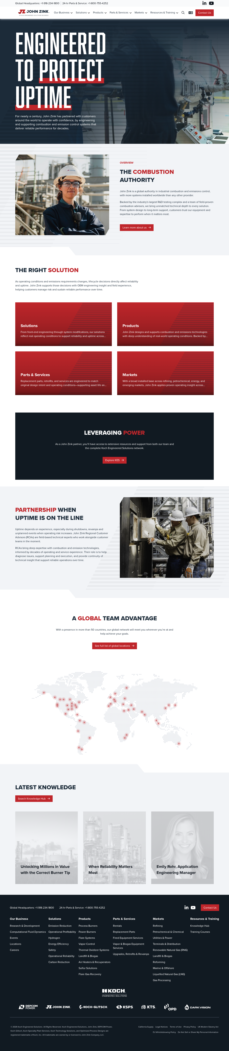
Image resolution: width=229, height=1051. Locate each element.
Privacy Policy (190, 1026)
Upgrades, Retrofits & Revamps (131, 954)
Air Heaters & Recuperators (94, 962)
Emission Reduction (60, 926)
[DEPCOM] (28, 1007)
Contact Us (204, 13)
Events (14, 938)
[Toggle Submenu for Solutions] (89, 13)
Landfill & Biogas (88, 956)
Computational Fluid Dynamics (28, 932)
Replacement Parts (124, 932)
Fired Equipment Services (128, 938)
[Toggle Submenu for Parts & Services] (130, 13)
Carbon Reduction (59, 962)
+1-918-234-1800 (50, 3)
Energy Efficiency (58, 944)
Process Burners (88, 926)
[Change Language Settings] (190, 12)
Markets (139, 12)
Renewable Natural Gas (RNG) (170, 950)
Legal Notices (161, 1026)
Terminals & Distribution (167, 944)
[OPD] (170, 1007)
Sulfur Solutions (88, 968)
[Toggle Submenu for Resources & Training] (177, 13)
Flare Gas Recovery (90, 974)
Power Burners (87, 932)
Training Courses (200, 932)
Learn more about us (135, 227)
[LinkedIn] (204, 3)
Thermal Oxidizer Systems (94, 950)
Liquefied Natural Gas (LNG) (169, 974)
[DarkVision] (198, 1007)
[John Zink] (58, 1007)
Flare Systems (87, 938)
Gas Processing (162, 980)
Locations (15, 944)
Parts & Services (119, 12)
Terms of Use (176, 1026)
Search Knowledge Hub (32, 799)
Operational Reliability (61, 956)
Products (98, 12)
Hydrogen (54, 938)
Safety (52, 950)
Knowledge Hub (199, 926)
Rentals (117, 926)
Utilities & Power (162, 938)
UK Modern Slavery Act (208, 1026)
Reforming (159, 962)
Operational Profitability (62, 932)
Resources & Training (162, 12)
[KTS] (148, 1007)
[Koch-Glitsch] (93, 1007)
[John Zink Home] (33, 12)
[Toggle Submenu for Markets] (146, 13)
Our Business (61, 12)
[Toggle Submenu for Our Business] (71, 13)
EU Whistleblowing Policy (164, 1032)
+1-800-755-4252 (98, 3)
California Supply (145, 1026)
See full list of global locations (113, 646)
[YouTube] (211, 3)
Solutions (81, 12)
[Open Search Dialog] (183, 13)
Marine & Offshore (163, 968)
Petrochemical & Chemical (168, 932)
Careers (14, 950)
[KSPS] (124, 1007)
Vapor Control (87, 944)
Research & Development (25, 926)
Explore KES (112, 460)
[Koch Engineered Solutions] (114, 993)
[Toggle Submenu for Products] (105, 13)
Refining (158, 926)
